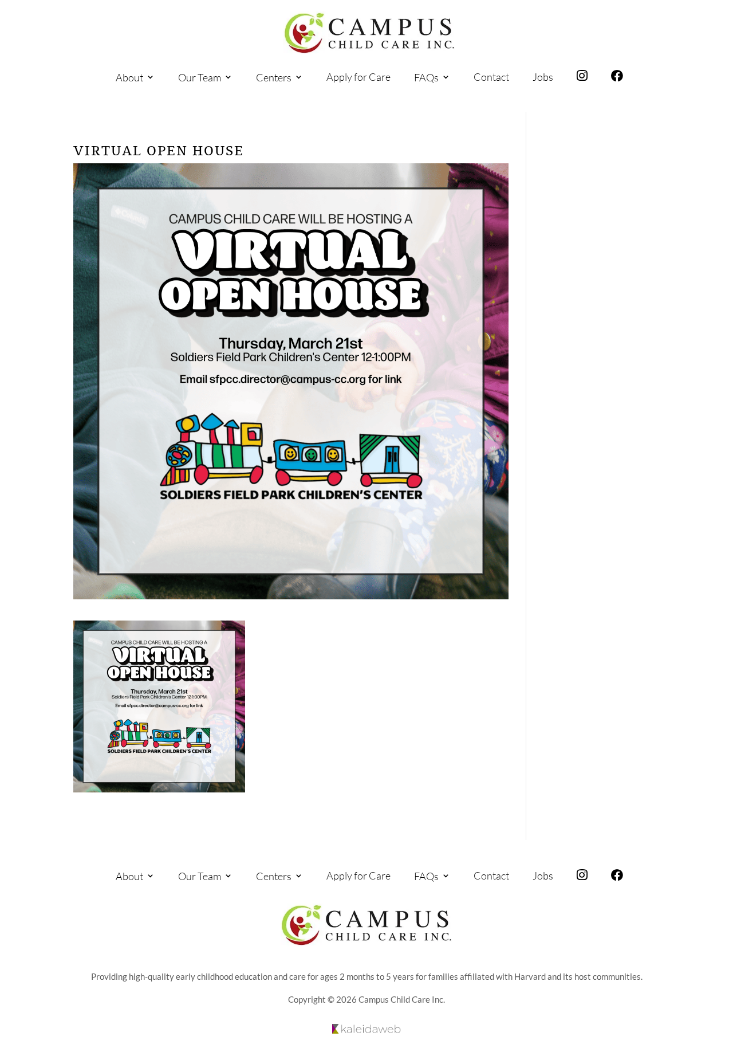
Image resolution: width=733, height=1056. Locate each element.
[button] (721, 987)
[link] (369, 32)
